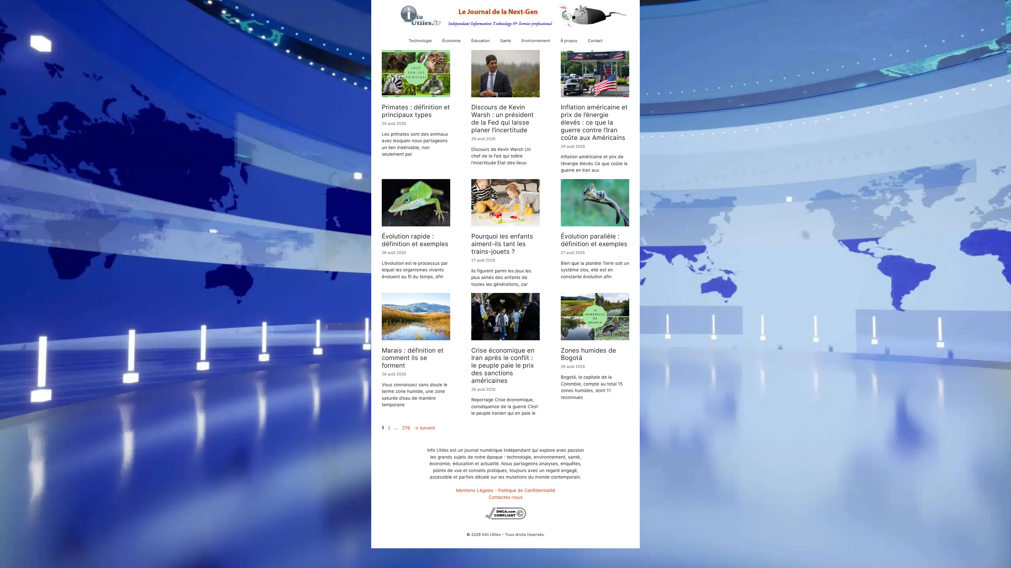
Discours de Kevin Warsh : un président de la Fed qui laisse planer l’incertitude (502, 118)
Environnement (536, 40)
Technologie (420, 40)
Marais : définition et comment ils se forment (413, 358)
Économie (451, 40)
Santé (505, 40)
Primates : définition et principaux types (416, 111)
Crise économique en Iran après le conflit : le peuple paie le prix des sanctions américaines (502, 365)
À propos (569, 40)
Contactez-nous (506, 497)
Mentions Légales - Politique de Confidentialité (505, 490)
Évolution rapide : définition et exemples (415, 240)
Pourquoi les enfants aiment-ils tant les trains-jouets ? (502, 243)
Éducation (480, 40)
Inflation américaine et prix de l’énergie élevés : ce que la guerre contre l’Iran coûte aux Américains (594, 122)
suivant (424, 427)
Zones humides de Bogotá (588, 354)
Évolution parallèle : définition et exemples (594, 240)
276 (407, 427)
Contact (595, 40)
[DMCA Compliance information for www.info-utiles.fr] (505, 517)
